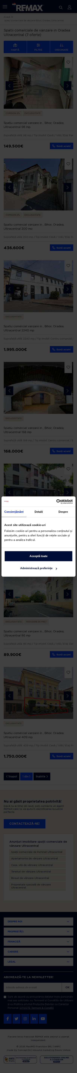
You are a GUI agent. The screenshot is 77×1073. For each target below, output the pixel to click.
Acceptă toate (38, 556)
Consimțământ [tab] (14, 511)
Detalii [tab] (39, 511)
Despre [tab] (63, 511)
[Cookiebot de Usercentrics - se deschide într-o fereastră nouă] (56, 501)
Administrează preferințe (36, 568)
